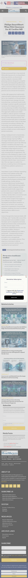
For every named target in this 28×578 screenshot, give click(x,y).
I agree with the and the (14, 292)
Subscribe (14, 297)
